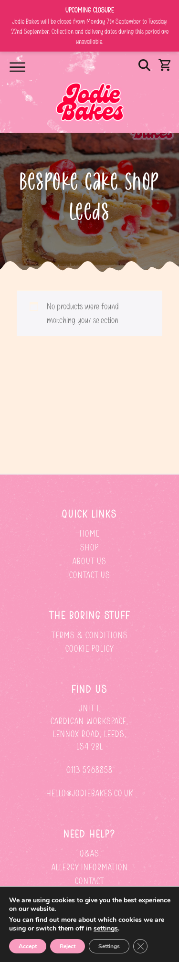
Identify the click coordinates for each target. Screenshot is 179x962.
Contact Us (89, 575)
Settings (109, 946)
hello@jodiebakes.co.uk (89, 793)
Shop (89, 547)
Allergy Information (90, 867)
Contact (89, 881)
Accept (28, 946)
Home (90, 534)
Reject (67, 946)
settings (106, 928)
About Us (89, 561)
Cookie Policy (89, 649)
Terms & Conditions (90, 635)
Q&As (89, 853)
